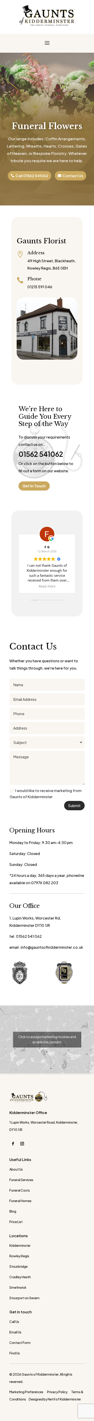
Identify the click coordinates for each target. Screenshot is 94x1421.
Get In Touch (34, 485)
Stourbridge (18, 1266)
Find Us (14, 1353)
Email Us (15, 1332)
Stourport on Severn (24, 1298)
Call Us (14, 1322)
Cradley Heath (20, 1277)
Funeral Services (21, 1180)
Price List (16, 1222)
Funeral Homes (20, 1201)
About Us (16, 1169)
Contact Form (20, 1342)
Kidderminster (20, 1245)
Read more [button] (47, 586)
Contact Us (73, 175)
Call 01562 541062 (32, 175)
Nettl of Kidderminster (64, 1399)
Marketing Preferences (26, 1392)
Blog (12, 1211)
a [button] (47, 43)
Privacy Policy (57, 1392)
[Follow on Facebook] (13, 1143)
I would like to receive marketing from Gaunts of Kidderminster (45, 793)
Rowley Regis (19, 1256)
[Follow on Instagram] (22, 1143)
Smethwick (17, 1287)
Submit (74, 805)
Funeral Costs (19, 1190)
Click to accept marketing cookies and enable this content (47, 1039)
